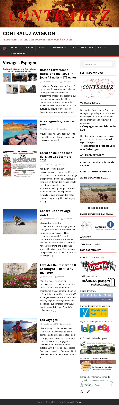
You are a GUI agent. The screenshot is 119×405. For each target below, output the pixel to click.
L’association (18, 53)
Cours (74, 48)
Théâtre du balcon (88, 276)
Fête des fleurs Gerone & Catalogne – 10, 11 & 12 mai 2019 (58, 268)
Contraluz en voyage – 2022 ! (56, 213)
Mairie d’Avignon (88, 291)
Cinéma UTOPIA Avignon (92, 257)
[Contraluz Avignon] (59, 25)
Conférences (59, 48)
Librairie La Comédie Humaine (94, 358)
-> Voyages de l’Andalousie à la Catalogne (97, 147)
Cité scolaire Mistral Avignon (93, 338)
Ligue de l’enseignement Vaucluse (96, 321)
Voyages (102, 48)
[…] (72, 112)
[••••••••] (98, 194)
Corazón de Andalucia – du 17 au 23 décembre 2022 (57, 156)
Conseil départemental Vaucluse (95, 306)
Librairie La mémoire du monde (95, 377)
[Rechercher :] (98, 64)
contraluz (67, 81)
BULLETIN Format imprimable (95, 171)
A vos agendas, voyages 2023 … (57, 123)
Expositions (87, 48)
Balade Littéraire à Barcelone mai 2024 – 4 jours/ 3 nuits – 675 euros (58, 73)
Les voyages (49, 320)
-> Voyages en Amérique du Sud (98, 128)
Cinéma (29, 48)
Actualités (16, 48)
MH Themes (77, 402)
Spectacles (43, 48)
